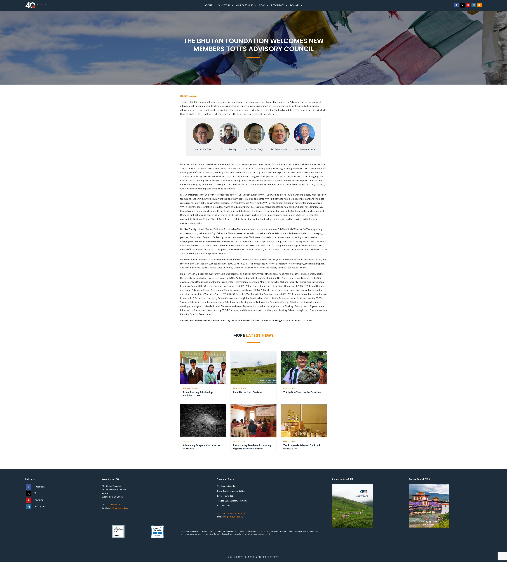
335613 (241, 513)
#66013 (105, 493)
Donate (295, 5)
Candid (242, 531)
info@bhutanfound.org (118, 508)
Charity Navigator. (271, 531)
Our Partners (244, 5)
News (262, 5)
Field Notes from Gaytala (247, 392)
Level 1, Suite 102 (225, 495)
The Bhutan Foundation (112, 486)
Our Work (224, 5)
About (208, 5)
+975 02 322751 (229, 513)
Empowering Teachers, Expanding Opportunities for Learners (252, 447)
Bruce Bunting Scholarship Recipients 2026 (198, 394)
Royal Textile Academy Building (231, 491)
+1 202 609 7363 (114, 504)
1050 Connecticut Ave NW (114, 489)
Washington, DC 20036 (112, 496)
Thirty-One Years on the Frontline (302, 392)
